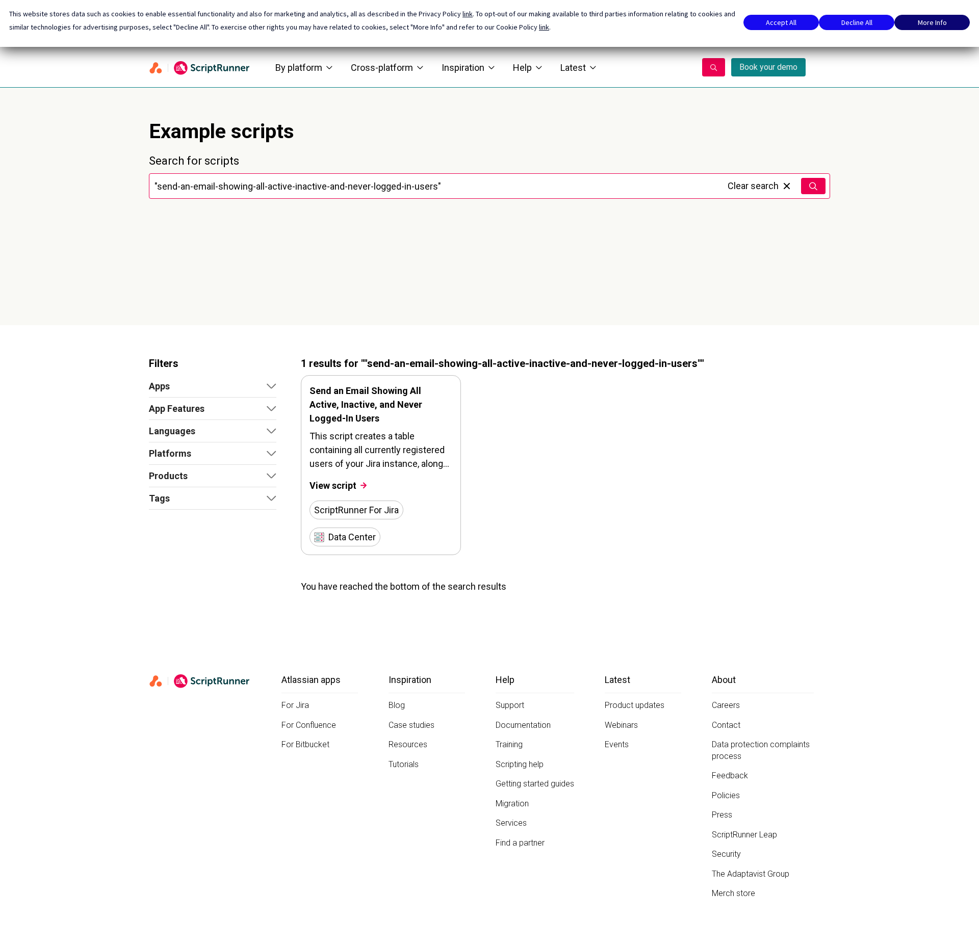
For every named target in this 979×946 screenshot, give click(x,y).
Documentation (523, 725)
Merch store (733, 893)
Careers (726, 705)
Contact (726, 725)
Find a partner (520, 843)
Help (522, 67)
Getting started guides (535, 784)
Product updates (634, 705)
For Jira (295, 705)
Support (510, 705)
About (724, 679)
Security (726, 854)
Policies (726, 795)
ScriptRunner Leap (744, 834)
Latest (573, 67)
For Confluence (308, 725)
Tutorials (404, 764)
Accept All (781, 22)
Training (509, 744)
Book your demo (768, 67)
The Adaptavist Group (750, 874)
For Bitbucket (305, 744)
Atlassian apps (311, 679)
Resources (408, 744)
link (467, 13)
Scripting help (520, 764)
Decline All (856, 22)
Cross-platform (382, 67)
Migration (512, 803)
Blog (397, 705)
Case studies (411, 725)
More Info (932, 22)
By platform (298, 67)
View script (333, 485)
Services (511, 823)
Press (722, 815)
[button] (212, 386)
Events (617, 744)
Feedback (730, 775)
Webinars (621, 725)
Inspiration (463, 67)
